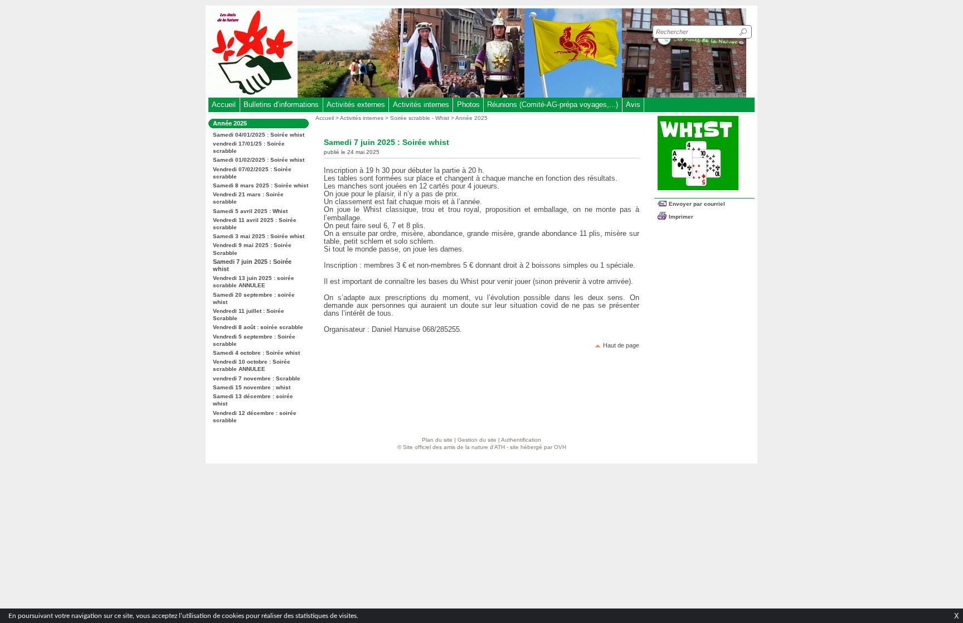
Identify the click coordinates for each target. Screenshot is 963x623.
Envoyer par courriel (697, 204)
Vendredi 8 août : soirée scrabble (258, 327)
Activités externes (356, 104)
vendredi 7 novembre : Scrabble (256, 378)
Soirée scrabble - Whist (419, 118)
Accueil (224, 104)
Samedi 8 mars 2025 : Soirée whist (260, 185)
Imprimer (681, 217)
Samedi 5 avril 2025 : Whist (250, 211)
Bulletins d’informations (281, 104)
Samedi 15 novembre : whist (251, 387)
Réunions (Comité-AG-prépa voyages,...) (552, 104)
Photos (468, 104)
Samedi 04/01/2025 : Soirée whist (258, 135)
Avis (633, 104)
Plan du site (437, 440)
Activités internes (421, 104)
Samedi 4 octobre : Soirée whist (256, 353)
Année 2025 (471, 118)
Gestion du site (477, 440)
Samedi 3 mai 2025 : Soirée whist (258, 236)
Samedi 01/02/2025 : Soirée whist (258, 160)
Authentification (521, 440)
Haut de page (621, 345)
